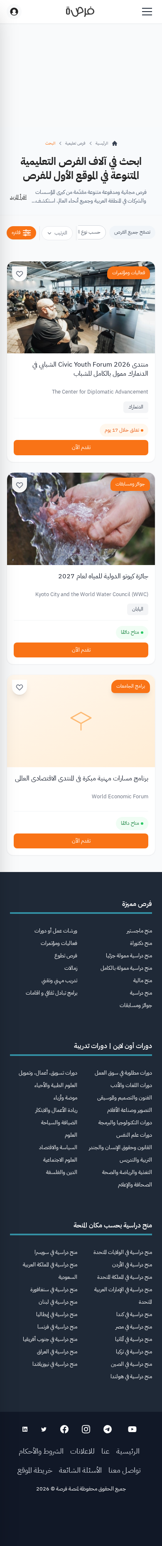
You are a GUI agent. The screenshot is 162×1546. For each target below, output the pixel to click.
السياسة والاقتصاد (58, 1147)
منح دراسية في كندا (134, 1314)
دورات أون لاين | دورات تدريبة (113, 1046)
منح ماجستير (139, 931)
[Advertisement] (81, 1522)
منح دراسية (141, 993)
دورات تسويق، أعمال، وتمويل (48, 1073)
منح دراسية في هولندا (131, 1376)
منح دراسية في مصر (133, 1327)
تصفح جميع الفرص (132, 232)
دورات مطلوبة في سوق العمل (123, 1073)
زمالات (70, 968)
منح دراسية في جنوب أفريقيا (50, 1339)
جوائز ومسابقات (130, 484)
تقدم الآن (81, 447)
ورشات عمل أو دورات (55, 931)
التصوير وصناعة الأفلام (129, 1110)
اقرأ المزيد (18, 197)
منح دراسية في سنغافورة (53, 1289)
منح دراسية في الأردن (132, 1264)
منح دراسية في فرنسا (57, 1327)
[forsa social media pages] (132, 1429)
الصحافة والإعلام (135, 1184)
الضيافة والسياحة (59, 1122)
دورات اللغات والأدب (131, 1085)
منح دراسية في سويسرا (55, 1252)
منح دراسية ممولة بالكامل (126, 968)
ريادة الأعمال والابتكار (56, 1110)
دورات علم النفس (134, 1135)
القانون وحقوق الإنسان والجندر (120, 1147)
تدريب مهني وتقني (59, 980)
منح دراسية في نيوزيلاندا (54, 1364)
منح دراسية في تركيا (134, 1351)
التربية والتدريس (136, 1160)
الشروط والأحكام (41, 1451)
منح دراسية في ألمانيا (133, 1339)
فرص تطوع (65, 955)
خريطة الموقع (34, 1470)
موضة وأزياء (65, 1098)
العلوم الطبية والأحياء (55, 1085)
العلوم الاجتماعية (60, 1160)
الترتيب (60, 233)
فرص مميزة (137, 904)
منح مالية (142, 980)
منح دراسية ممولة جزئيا (129, 955)
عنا (105, 1451)
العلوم (71, 1135)
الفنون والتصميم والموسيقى (124, 1098)
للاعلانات (82, 1451)
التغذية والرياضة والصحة (127, 1172)
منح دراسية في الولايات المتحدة (122, 1252)
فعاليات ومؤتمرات (128, 272)
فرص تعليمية (75, 143)
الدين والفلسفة (61, 1172)
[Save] (19, 273)
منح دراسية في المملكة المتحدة (124, 1277)
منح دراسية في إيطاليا (56, 1314)
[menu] (147, 12)
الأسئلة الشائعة (80, 1470)
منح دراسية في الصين (131, 1364)
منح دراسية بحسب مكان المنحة (113, 1225)
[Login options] (14, 11)
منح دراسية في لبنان (58, 1302)
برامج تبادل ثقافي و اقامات (51, 993)
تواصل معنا (124, 1470)
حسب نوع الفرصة (84, 232)
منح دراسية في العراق (57, 1351)
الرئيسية (128, 1451)
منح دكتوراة (141, 943)
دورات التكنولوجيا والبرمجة (125, 1122)
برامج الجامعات (130, 686)
